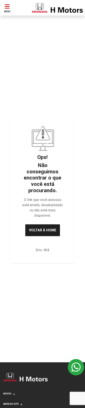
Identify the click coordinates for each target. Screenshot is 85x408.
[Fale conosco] (76, 367)
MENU (7, 11)
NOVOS (7, 393)
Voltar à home (42, 230)
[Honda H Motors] (57, 8)
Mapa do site (11, 404)
